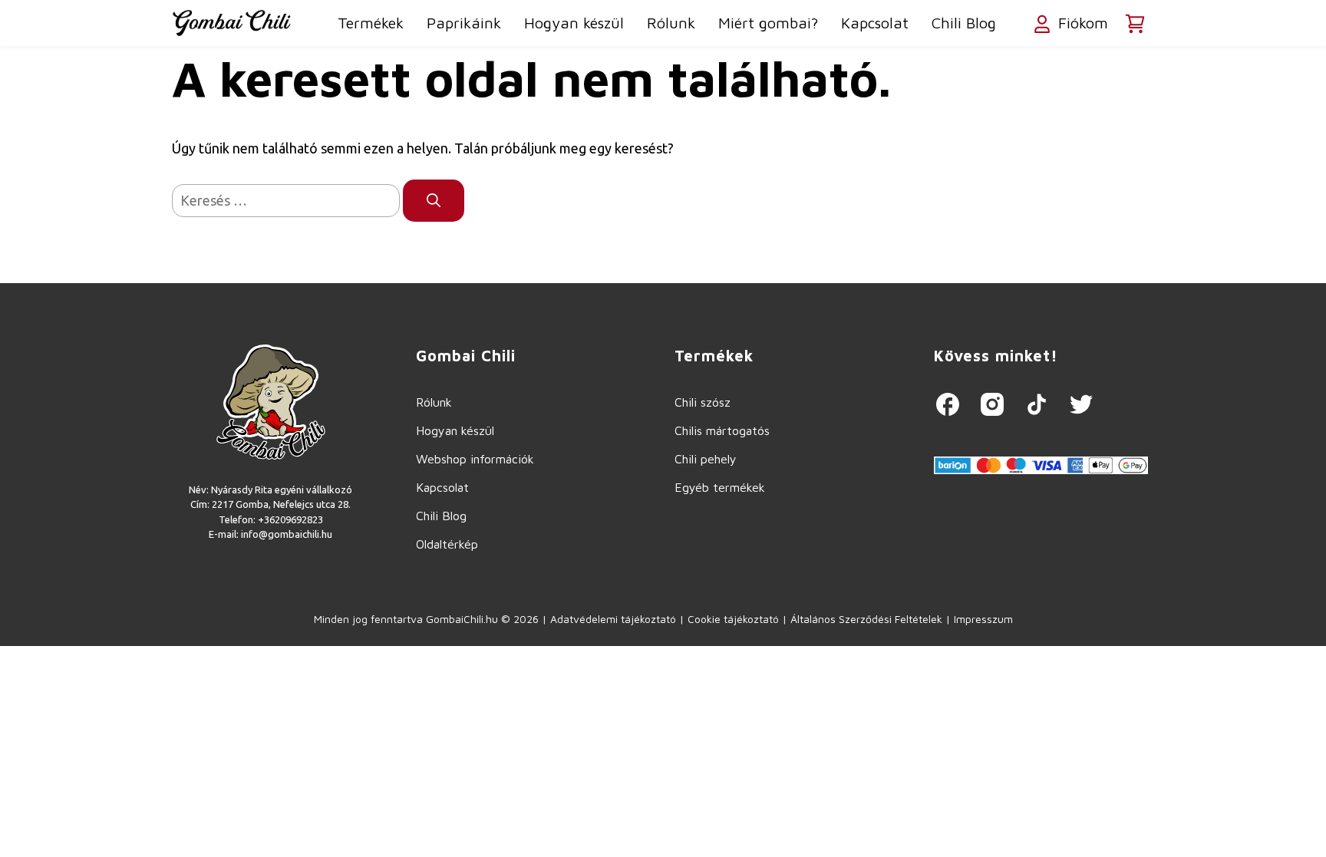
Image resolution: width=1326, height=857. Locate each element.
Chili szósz (703, 402)
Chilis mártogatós (722, 430)
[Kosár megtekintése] (1135, 23)
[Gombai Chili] (232, 23)
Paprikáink (464, 22)
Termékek (371, 22)
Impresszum (983, 618)
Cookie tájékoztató (733, 618)
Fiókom (1081, 22)
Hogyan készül (574, 22)
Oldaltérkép (447, 544)
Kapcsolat (875, 22)
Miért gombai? (768, 22)
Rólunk (671, 22)
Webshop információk (475, 459)
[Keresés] (433, 201)
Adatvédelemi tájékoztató (613, 618)
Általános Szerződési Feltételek (866, 618)
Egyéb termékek (720, 487)
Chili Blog (964, 22)
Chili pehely (706, 459)
